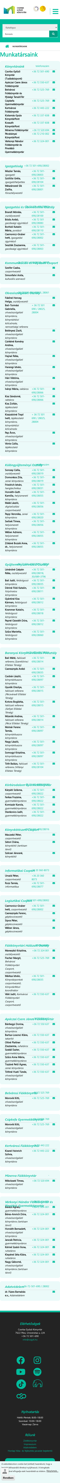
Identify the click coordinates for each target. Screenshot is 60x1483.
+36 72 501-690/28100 (38, 213)
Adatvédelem (30, 1447)
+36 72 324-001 (40, 141)
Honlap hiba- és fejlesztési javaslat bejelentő (30, 1450)
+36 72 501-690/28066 (38, 390)
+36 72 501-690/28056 (38, 504)
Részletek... (52, 1471)
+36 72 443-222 (40, 108)
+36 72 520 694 (40, 130)
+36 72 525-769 (40, 89)
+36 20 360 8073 (38, 877)
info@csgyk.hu (30, 1339)
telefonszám (42, 66)
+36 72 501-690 (40, 71)
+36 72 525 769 (40, 1092)
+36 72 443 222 (40, 1145)
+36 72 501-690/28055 (38, 493)
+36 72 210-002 (40, 133)
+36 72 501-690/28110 (38, 228)
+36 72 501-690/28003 (38, 172)
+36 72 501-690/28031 (38, 486)
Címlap (7, 46)
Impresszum (30, 1444)
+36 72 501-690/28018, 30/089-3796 (39, 573)
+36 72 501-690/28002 (36, 165)
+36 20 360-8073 (39, 870)
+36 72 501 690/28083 (38, 221)
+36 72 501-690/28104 (38, 180)
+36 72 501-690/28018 (38, 611)
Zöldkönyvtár (30, 1440)
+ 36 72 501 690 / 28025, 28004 (38, 309)
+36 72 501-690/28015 (38, 688)
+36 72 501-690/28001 (38, 187)
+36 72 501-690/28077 (38, 884)
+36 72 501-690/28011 (38, 589)
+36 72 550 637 (40, 1024)
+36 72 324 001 (40, 950)
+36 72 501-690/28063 (38, 246)
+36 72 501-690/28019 (38, 471)
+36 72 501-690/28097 (38, 677)
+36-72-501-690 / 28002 (35, 1286)
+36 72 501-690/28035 (38, 582)
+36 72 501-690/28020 (38, 515)
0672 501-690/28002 (37, 900)
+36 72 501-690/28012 (38, 600)
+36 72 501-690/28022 (38, 791)
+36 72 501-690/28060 (38, 633)
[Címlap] (15, 7)
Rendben (8, 1477)
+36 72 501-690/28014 (38, 659)
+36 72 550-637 (40, 82)
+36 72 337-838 (40, 115)
